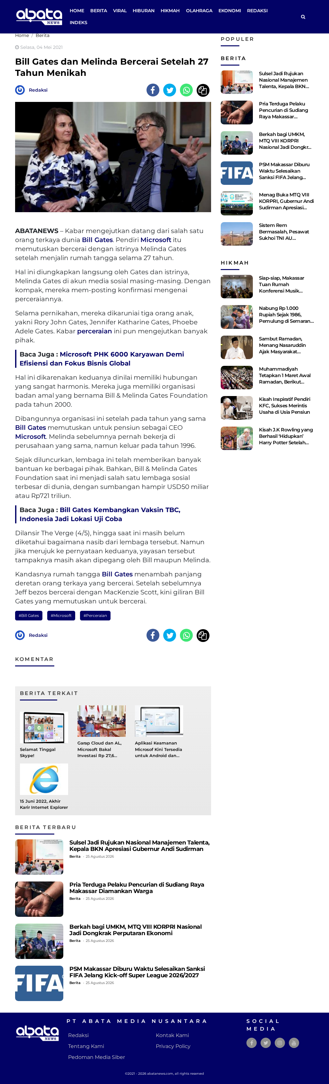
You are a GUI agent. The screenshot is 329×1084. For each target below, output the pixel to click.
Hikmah (170, 11)
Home (77, 11)
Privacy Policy (173, 1046)
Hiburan (144, 11)
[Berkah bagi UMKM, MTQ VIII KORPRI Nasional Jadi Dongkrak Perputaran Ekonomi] (39, 941)
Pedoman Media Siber (96, 1057)
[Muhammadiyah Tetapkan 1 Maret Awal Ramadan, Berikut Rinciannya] (237, 377)
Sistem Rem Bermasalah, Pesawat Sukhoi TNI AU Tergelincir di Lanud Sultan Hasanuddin (284, 238)
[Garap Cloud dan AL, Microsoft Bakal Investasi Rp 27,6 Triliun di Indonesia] (101, 721)
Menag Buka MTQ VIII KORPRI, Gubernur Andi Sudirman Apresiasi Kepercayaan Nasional (286, 204)
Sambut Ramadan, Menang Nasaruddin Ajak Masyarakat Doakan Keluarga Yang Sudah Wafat (285, 351)
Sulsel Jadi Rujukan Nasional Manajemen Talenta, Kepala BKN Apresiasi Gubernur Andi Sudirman (139, 845)
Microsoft (155, 240)
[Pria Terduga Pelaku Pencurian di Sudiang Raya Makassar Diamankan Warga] (39, 899)
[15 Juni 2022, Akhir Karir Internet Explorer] (44, 779)
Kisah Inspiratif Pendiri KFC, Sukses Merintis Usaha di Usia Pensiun (284, 405)
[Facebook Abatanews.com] (251, 1043)
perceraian (94, 331)
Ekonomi (229, 11)
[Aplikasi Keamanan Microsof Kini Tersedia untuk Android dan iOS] (159, 721)
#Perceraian (95, 615)
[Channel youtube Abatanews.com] (294, 1043)
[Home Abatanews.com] (39, 16)
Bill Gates (97, 240)
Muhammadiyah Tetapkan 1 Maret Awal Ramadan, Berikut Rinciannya (285, 378)
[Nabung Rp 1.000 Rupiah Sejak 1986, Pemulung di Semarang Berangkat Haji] (237, 317)
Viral (120, 11)
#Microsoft (61, 615)
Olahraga (199, 11)
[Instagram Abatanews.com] (280, 1043)
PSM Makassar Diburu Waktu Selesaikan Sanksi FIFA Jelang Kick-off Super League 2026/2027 (137, 972)
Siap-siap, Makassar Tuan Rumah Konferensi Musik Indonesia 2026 (281, 287)
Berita (98, 11)
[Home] (303, 17)
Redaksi (257, 11)
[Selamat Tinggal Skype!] (44, 727)
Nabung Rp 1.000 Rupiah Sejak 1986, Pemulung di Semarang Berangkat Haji (286, 317)
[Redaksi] (21, 89)
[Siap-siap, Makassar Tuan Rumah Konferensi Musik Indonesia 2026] (237, 286)
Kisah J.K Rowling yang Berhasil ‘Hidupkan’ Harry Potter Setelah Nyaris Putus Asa (286, 439)
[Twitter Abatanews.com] (265, 1043)
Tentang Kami (86, 1046)
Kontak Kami (172, 1035)
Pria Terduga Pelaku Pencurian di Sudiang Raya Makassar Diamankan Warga (136, 887)
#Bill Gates (29, 615)
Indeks (78, 22)
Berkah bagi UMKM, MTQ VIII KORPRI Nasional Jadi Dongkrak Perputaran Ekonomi (135, 929)
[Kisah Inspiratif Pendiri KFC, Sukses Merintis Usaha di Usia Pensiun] (237, 408)
